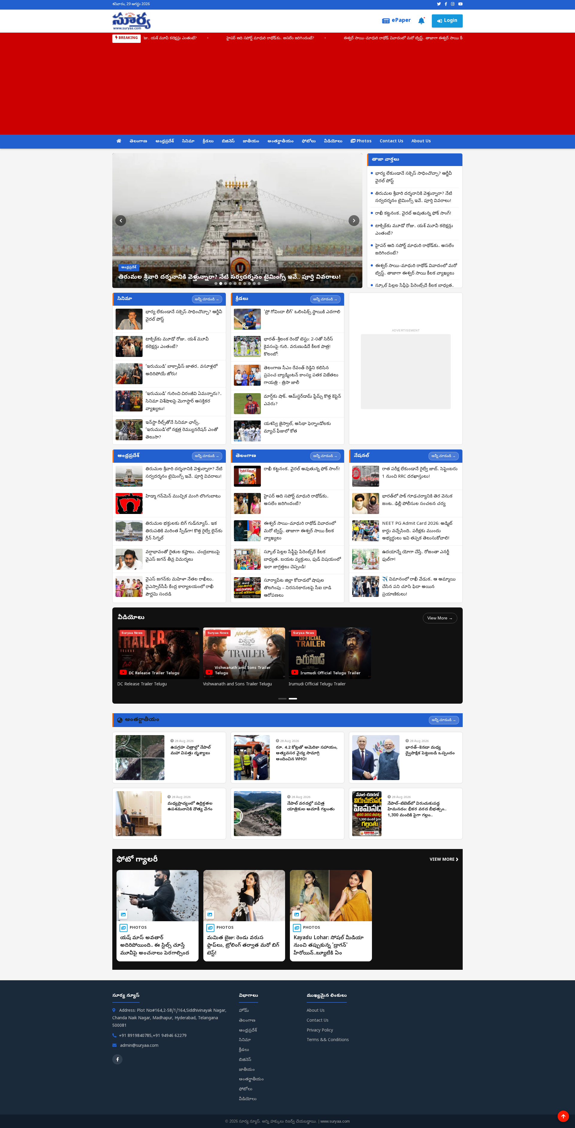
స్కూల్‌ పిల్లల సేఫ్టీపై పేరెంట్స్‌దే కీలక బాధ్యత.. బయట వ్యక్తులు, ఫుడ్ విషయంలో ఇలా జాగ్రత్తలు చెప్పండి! (302, 559)
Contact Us (391, 141)
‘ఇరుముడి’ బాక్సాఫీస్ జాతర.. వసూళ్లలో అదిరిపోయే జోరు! (181, 370)
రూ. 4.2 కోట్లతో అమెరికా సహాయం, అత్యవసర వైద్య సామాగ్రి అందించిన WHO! (307, 753)
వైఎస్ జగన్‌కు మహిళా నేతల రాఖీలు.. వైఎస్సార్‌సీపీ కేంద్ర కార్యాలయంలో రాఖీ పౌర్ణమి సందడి (180, 587)
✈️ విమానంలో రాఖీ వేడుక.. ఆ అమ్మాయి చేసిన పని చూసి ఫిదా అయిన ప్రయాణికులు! (419, 587)
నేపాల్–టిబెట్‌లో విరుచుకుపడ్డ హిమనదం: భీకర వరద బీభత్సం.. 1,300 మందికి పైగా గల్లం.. (417, 809)
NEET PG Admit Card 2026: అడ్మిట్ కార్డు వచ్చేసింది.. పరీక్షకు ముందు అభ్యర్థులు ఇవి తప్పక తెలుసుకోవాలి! (417, 531)
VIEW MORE (444, 859)
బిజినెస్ (228, 141)
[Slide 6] (239, 283)
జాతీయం (251, 141)
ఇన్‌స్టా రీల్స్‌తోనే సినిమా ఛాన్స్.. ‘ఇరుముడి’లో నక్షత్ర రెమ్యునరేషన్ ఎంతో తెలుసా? (182, 430)
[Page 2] (293, 698)
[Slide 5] (235, 283)
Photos (363, 141)
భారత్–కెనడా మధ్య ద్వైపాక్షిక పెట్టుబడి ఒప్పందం (430, 751)
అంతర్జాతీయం (280, 141)
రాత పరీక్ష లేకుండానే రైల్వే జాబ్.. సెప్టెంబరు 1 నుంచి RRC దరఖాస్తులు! (420, 473)
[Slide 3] (225, 283)
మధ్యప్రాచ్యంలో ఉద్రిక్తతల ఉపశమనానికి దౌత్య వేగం (189, 807)
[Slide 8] (249, 283)
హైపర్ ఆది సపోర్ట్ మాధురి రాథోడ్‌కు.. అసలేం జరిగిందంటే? (211, 38)
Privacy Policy (320, 1031)
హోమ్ (244, 1011)
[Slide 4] (230, 283)
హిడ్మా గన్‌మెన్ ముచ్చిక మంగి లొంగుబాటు (183, 497)
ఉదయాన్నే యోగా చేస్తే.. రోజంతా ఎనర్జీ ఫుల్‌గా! (415, 556)
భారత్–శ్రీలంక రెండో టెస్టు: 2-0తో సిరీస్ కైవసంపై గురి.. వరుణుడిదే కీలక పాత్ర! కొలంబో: (298, 347)
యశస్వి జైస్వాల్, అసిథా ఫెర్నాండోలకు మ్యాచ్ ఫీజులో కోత (297, 428)
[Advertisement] (287, 88)
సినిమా (188, 141)
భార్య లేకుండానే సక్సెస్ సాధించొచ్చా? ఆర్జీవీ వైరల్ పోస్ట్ (413, 177)
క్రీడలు (208, 141)
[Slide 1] (215, 283)
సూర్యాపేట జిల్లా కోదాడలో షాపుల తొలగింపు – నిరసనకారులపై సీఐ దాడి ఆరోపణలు (297, 588)
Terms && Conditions (328, 1040)
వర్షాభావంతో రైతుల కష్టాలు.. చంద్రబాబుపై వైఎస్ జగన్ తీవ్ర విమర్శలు (183, 556)
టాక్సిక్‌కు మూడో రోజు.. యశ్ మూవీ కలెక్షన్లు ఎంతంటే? (414, 230)
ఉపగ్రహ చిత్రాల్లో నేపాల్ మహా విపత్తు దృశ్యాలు (190, 751)
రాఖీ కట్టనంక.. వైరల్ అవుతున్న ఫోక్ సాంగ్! (413, 214)
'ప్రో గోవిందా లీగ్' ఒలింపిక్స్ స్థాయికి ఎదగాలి (302, 312)
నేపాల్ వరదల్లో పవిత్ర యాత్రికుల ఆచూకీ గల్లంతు (311, 807)
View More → (440, 618)
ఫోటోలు (309, 141)
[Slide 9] (254, 283)
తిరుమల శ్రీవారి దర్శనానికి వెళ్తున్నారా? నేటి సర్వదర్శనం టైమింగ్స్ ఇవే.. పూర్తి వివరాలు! (413, 197)
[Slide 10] (259, 283)
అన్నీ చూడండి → (207, 299)
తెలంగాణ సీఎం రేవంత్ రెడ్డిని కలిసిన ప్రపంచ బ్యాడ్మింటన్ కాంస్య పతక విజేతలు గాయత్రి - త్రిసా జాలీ (301, 375)
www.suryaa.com (335, 1121)
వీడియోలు (333, 141)
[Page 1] (282, 698)
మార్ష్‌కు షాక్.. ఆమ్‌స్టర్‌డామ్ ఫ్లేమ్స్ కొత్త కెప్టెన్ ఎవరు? (302, 400)
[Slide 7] (244, 283)
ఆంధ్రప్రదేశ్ (164, 141)
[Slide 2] (220, 283)
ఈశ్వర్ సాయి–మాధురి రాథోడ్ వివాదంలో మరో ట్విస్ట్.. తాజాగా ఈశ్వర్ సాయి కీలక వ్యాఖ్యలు (355, 38)
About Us (421, 141)
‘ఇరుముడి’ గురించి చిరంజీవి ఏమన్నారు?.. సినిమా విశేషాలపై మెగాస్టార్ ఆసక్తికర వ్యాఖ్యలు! (184, 401)
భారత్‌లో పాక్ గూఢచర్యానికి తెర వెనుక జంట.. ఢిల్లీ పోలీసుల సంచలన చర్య (417, 500)
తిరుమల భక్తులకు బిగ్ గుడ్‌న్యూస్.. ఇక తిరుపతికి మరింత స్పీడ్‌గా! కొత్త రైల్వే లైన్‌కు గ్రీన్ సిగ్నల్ (184, 531)
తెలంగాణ (138, 141)
